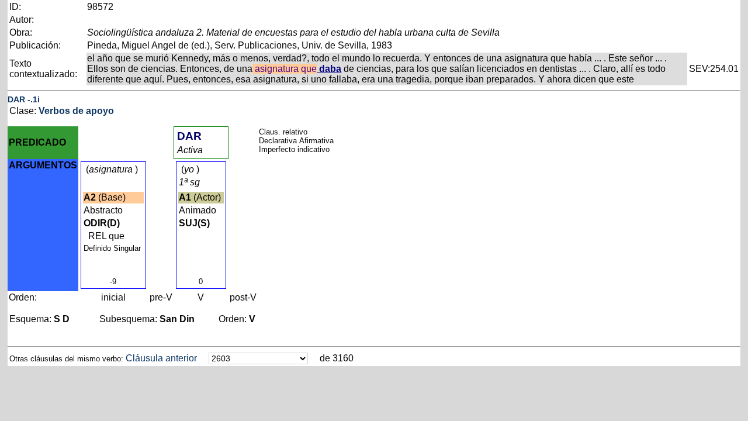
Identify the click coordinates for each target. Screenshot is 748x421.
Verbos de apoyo (76, 111)
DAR (16, 99)
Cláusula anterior (161, 358)
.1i (35, 99)
